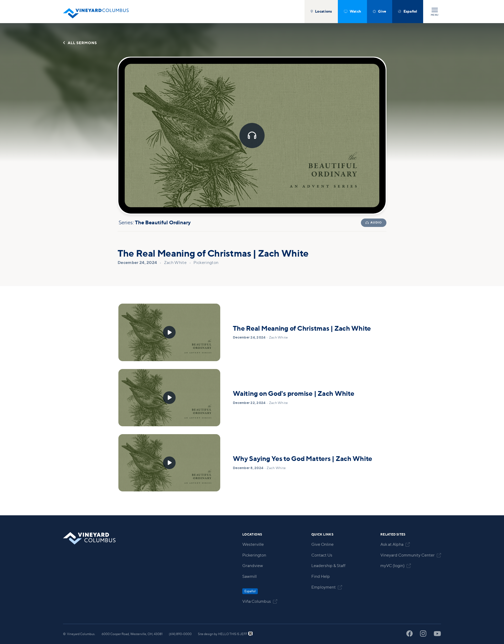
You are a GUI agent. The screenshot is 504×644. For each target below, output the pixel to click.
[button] (321, 11)
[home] (96, 11)
